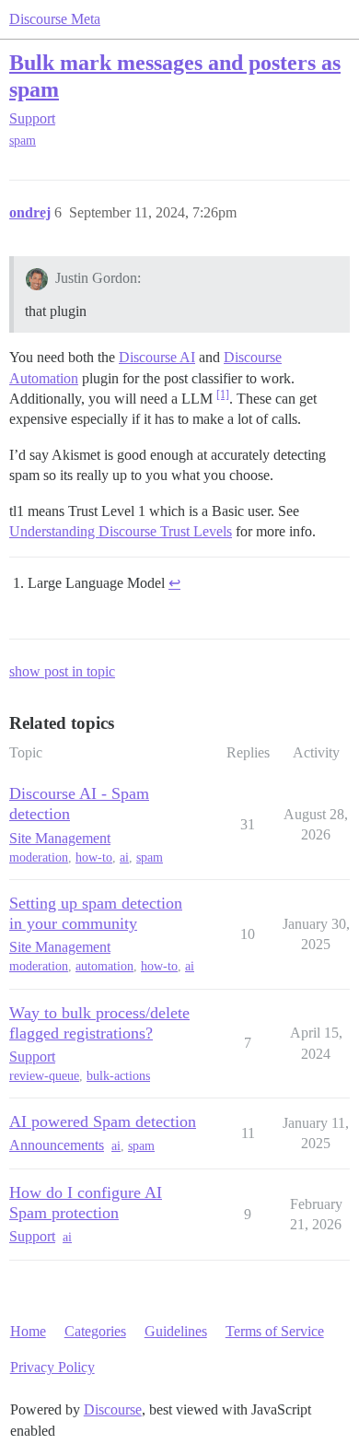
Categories (95, 1331)
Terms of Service (275, 1331)
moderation (38, 857)
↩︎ (174, 583)
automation (104, 966)
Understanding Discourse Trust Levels (120, 531)
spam (22, 140)
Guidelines (176, 1331)
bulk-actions (118, 1076)
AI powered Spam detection (102, 1121)
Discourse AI (157, 357)
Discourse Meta (54, 19)
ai (124, 857)
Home (28, 1331)
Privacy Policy (52, 1367)
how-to (93, 857)
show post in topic (62, 671)
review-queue (44, 1076)
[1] (222, 394)
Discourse (113, 1409)
